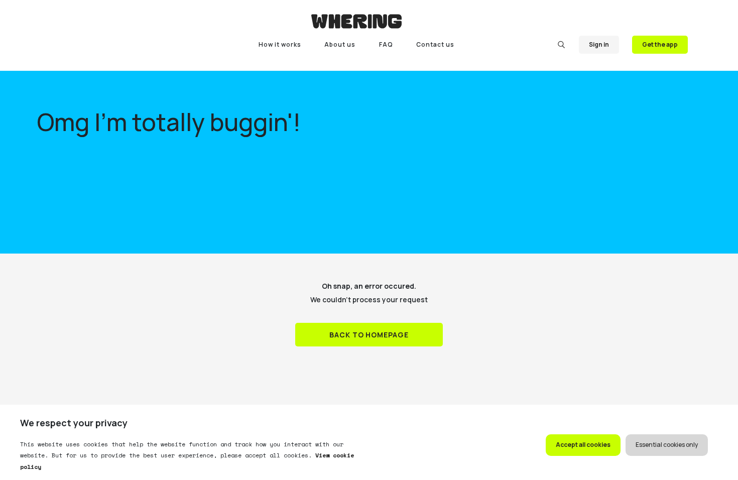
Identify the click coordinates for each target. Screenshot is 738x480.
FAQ (386, 44)
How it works (280, 44)
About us (339, 44)
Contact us (435, 44)
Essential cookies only (667, 444)
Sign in (599, 44)
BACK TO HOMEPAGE (369, 334)
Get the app (660, 44)
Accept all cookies (583, 444)
